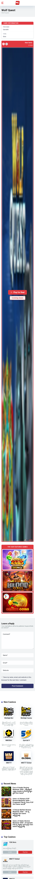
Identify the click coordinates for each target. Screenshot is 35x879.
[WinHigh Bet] (9, 716)
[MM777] (9, 760)
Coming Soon (17, 298)
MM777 (8, 763)
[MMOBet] (9, 738)
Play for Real (18, 292)
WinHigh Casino (26, 718)
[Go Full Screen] (6, 44)
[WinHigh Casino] (26, 716)
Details (10, 852)
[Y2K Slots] (5, 846)
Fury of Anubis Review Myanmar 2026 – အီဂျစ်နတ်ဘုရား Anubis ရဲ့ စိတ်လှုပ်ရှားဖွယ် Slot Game (22, 790)
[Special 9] (26, 738)
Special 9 (26, 740)
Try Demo (17, 559)
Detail (9, 872)
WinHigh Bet (8, 718)
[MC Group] (17, 3)
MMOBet (9, 740)
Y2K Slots (12, 842)
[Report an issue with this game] (3, 44)
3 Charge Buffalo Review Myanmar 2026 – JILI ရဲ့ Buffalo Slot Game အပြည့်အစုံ (22, 812)
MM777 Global (26, 763)
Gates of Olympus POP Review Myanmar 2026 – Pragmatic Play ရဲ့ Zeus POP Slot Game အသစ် (23, 801)
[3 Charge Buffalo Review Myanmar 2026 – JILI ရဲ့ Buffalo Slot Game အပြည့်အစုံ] (6, 818)
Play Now (25, 852)
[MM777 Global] (26, 760)
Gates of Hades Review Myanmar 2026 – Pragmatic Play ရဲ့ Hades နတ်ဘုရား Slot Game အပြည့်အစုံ (23, 823)
